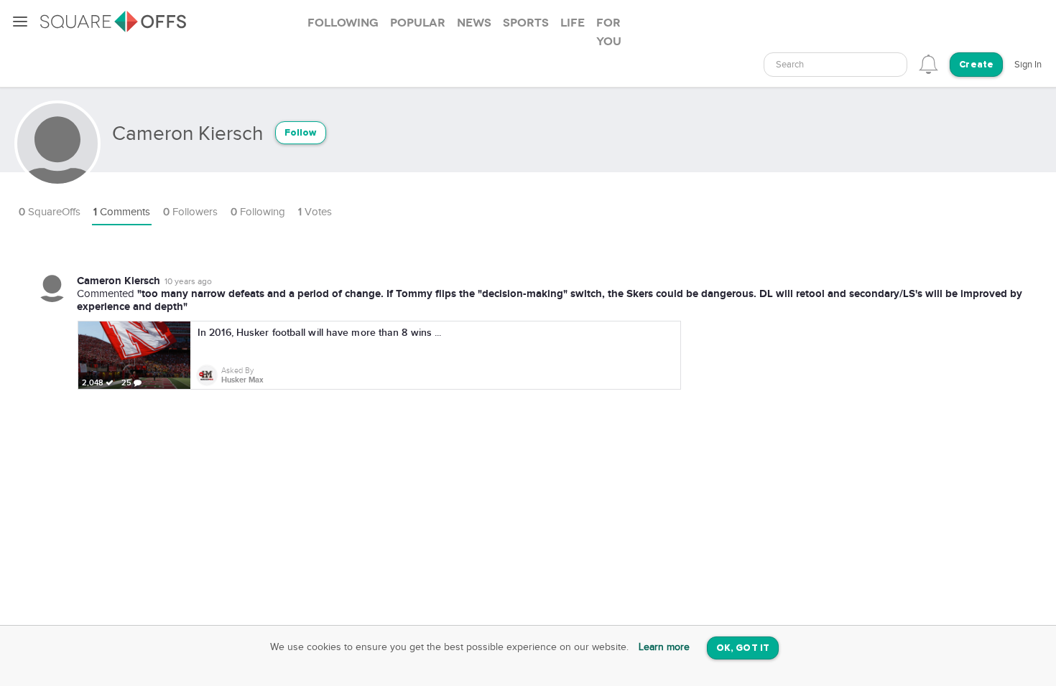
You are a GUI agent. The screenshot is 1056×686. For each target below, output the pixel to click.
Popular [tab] (417, 23)
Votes (315, 212)
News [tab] (474, 23)
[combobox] (835, 64)
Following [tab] (343, 23)
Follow (300, 133)
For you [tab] (608, 32)
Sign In (1028, 64)
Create (976, 65)
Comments (121, 212)
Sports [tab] (526, 23)
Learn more (664, 647)
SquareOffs (49, 212)
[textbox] (835, 65)
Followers (190, 212)
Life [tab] (572, 23)
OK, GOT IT (742, 648)
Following (258, 212)
